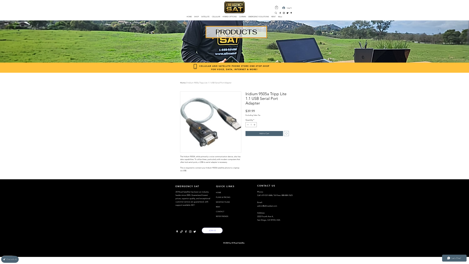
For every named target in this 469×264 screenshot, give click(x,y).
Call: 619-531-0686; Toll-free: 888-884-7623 (275, 195)
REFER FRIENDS (221, 216)
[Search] (276, 13)
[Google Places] (291, 13)
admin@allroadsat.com (267, 206)
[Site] (181, 231)
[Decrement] (247, 124)
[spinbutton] (251, 124)
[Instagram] (284, 13)
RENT (218, 207)
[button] (276, 7)
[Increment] (254, 124)
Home (183, 83)
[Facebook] (280, 13)
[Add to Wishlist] (286, 133)
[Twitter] (287, 13)
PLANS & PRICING (221, 197)
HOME (218, 192)
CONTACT (220, 211)
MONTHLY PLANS (221, 202)
